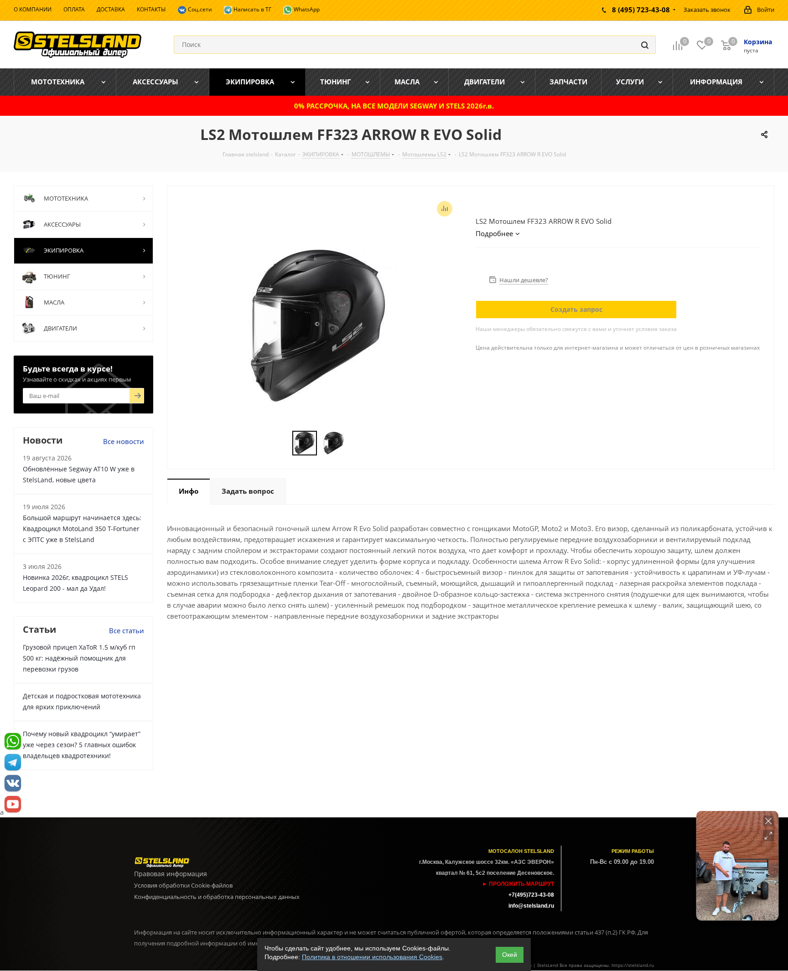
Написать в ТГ (251, 9)
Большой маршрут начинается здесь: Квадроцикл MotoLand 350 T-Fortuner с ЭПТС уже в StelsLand (82, 528)
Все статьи (126, 630)
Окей (509, 954)
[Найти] (645, 45)
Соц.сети (199, 9)
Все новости (123, 441)
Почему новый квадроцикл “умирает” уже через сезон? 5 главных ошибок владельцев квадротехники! (81, 744)
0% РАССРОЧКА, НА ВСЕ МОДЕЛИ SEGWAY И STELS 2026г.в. (394, 105)
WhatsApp (306, 9)
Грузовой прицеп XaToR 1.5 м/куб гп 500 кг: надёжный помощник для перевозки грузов (79, 658)
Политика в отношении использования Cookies (372, 957)
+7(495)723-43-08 (531, 895)
